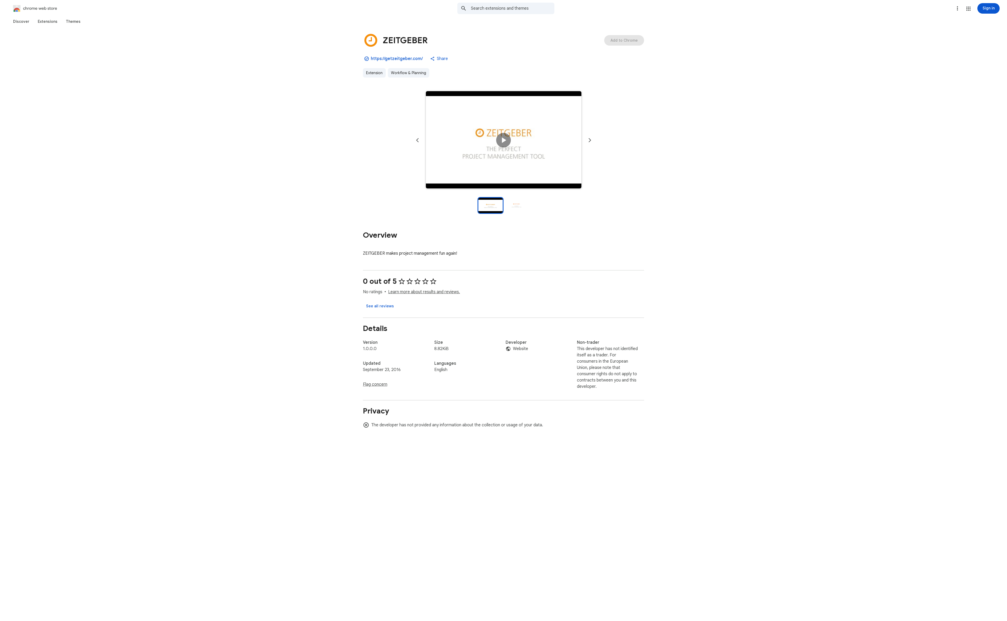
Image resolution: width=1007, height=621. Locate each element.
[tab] (21, 21)
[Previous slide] (417, 140)
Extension (374, 72)
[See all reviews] (380, 306)
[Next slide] (590, 140)
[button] (968, 8)
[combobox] (512, 8)
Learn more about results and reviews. (424, 292)
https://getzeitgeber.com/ (397, 58)
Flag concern (375, 384)
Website (520, 348)
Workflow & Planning (408, 72)
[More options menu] (957, 8)
